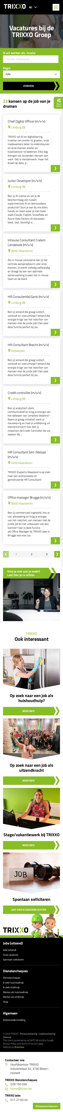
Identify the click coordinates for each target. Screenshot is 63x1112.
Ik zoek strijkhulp (11, 987)
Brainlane (19, 1047)
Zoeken (28, 85)
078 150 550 (18, 1084)
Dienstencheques (15, 971)
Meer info (28, 711)
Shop (5, 1001)
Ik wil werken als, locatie (19, 53)
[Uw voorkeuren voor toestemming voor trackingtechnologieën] (46, 1106)
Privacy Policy (9, 1043)
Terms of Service (29, 1043)
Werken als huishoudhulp (15, 992)
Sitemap (7, 1037)
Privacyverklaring (28, 1033)
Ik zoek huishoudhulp (13, 982)
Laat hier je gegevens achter (28, 910)
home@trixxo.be (21, 1088)
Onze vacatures (10, 955)
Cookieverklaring (47, 1033)
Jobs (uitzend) (13, 943)
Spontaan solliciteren (13, 959)
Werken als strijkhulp (13, 997)
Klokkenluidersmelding (14, 1020)
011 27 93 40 (19, 1100)
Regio (7, 68)
